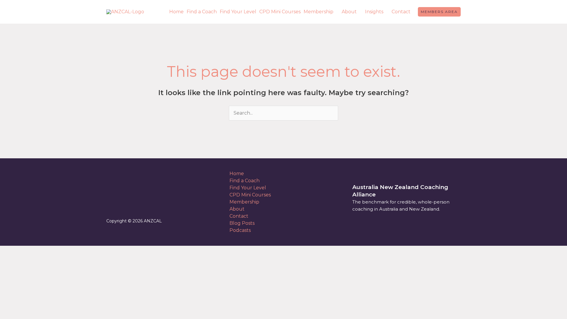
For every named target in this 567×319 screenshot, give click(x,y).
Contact (401, 11)
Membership (318, 11)
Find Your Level (238, 11)
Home (176, 11)
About (349, 11)
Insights (374, 11)
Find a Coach (202, 11)
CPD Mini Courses (280, 11)
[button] (439, 12)
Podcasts (240, 230)
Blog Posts (242, 223)
